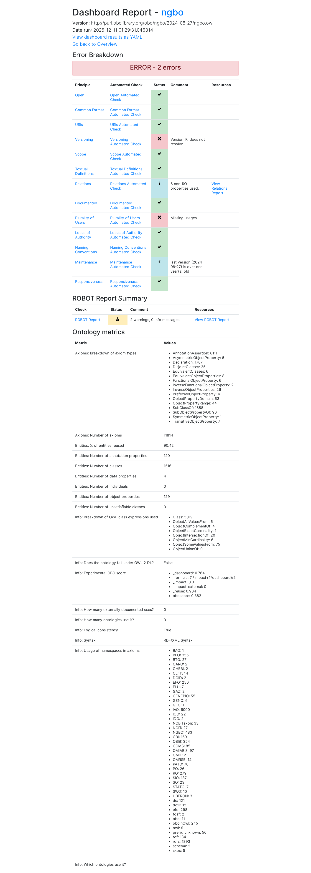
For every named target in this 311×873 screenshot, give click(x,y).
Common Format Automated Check (125, 112)
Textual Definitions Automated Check (126, 171)
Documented (86, 203)
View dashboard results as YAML (107, 37)
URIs (79, 124)
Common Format (89, 110)
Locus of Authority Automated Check (126, 234)
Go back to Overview (94, 44)
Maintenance (86, 262)
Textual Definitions (84, 171)
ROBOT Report (87, 319)
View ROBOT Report (212, 319)
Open (79, 95)
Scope (80, 154)
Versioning (84, 139)
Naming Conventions (86, 249)
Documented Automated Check (125, 205)
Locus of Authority (83, 234)
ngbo (172, 12)
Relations (83, 183)
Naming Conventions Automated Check (128, 249)
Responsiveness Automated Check (125, 283)
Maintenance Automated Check (125, 264)
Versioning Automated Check (125, 141)
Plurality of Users (84, 220)
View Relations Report (219, 188)
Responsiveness (88, 281)
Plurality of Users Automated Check (125, 220)
